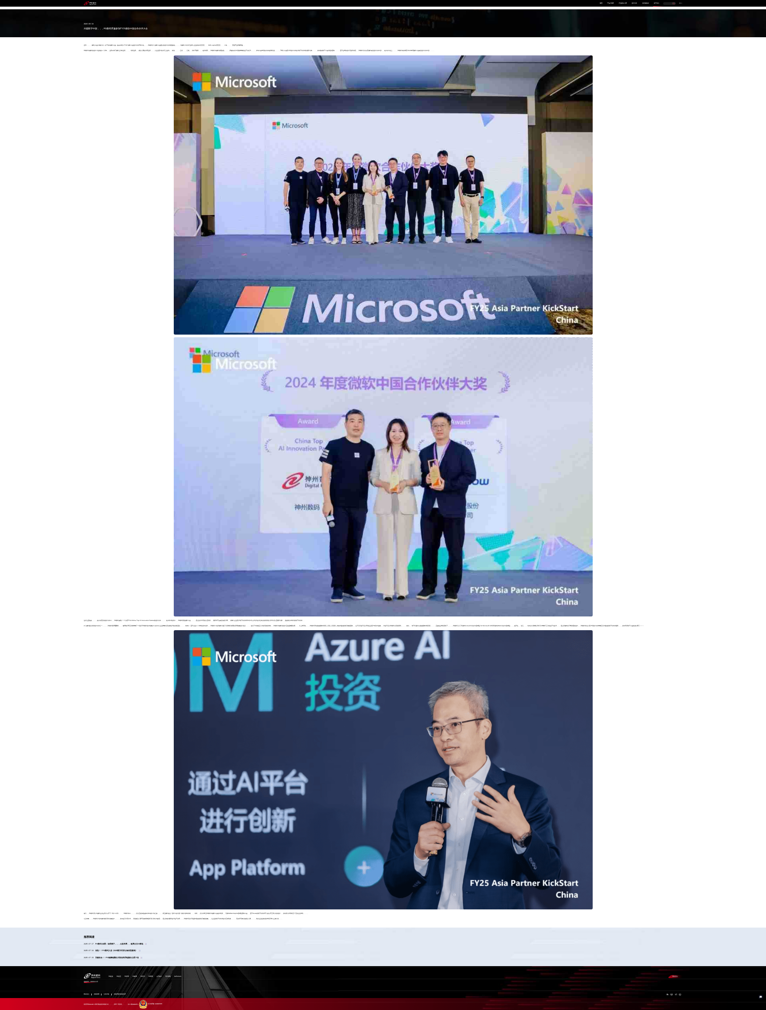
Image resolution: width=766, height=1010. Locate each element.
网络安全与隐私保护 (120, 994)
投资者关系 (645, 3)
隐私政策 (96, 994)
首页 (601, 3)
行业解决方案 (623, 3)
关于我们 (656, 3)
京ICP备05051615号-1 (133, 1004)
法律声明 (106, 994)
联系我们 (675, 976)
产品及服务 (610, 3)
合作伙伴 (634, 3)
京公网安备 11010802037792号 (155, 1004)
